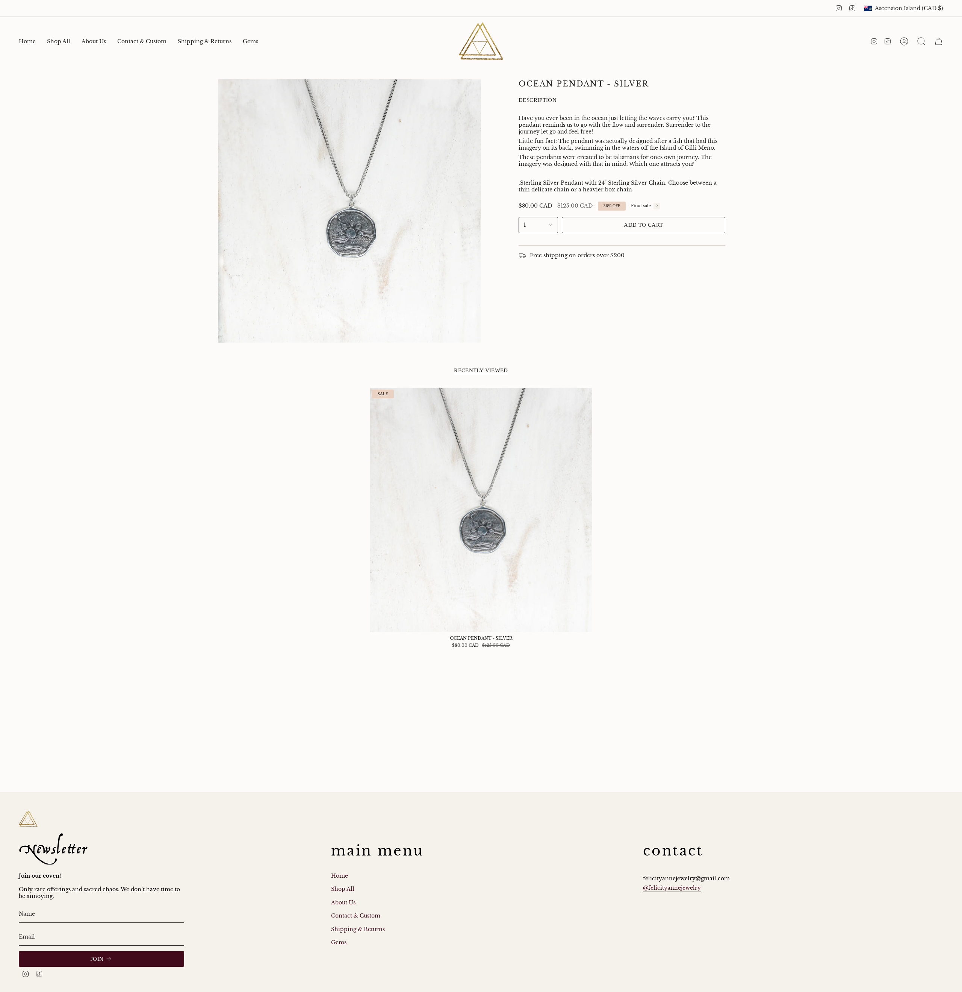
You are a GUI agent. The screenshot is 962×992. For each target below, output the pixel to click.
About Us (343, 902)
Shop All (342, 889)
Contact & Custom (355, 915)
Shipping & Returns (358, 929)
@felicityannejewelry (672, 887)
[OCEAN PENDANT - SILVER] (481, 510)
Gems (338, 942)
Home (339, 875)
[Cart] (938, 41)
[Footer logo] (28, 819)
